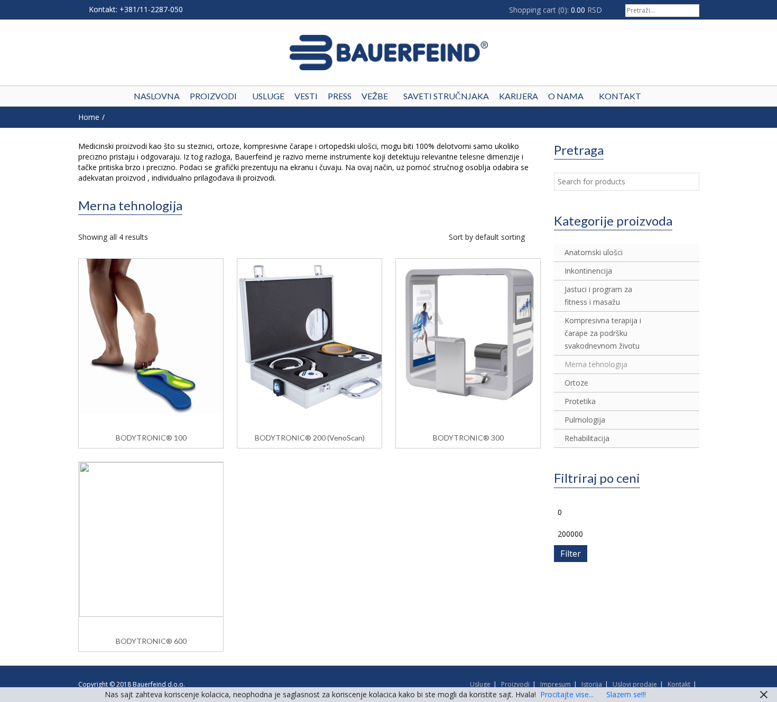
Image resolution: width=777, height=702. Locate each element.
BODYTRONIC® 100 (151, 437)
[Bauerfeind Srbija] (389, 52)
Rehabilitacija (587, 438)
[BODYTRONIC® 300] (468, 335)
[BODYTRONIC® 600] (151, 538)
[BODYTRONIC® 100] (151, 335)
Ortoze (576, 383)
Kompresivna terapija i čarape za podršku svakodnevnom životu (603, 333)
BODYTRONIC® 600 (151, 641)
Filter (570, 553)
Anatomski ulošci (594, 252)
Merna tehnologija (596, 364)
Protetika (580, 401)
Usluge (480, 684)
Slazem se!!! (626, 694)
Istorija (591, 684)
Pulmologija (585, 420)
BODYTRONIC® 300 (468, 437)
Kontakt (679, 684)
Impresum (555, 684)
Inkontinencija (588, 271)
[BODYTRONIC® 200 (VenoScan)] (310, 335)
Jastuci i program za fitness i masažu (598, 295)
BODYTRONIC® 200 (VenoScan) (310, 437)
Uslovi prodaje (635, 684)
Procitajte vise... (567, 694)
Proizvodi (515, 684)
